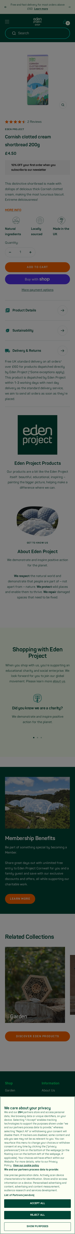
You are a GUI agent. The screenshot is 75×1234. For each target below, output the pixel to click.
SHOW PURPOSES (38, 1226)
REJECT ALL (37, 1215)
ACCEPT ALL (37, 1203)
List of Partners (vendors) (19, 1195)
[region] (37, 1165)
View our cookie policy (26, 1165)
